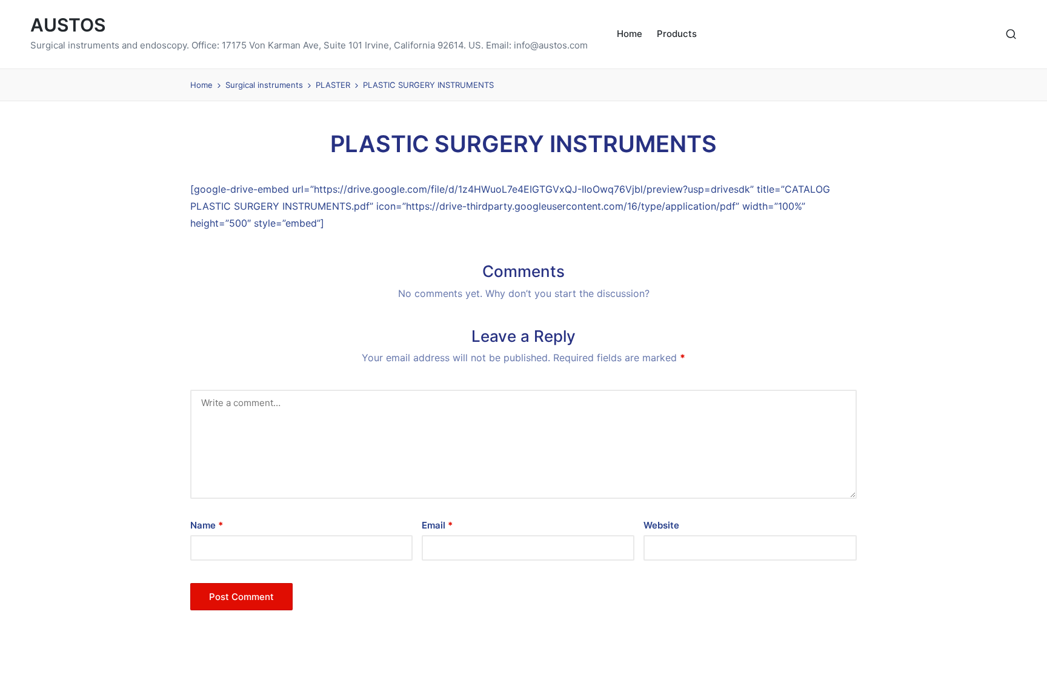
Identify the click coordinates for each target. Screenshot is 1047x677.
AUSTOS (67, 25)
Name (206, 525)
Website (661, 525)
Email (437, 525)
